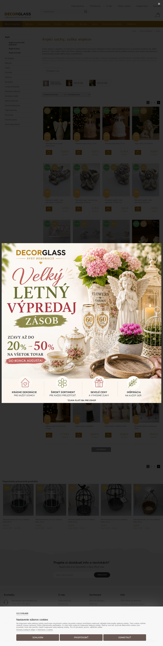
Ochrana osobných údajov (26, 630)
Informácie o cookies (45, 630)
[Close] (159, 4)
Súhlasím (37, 637)
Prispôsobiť (81, 637)
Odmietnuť (124, 637)
